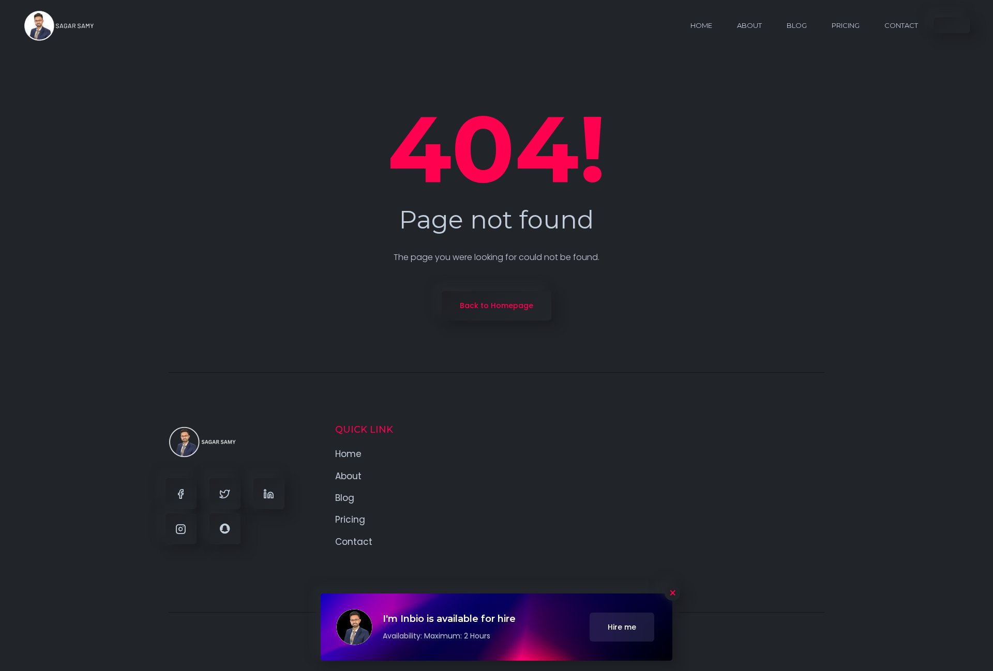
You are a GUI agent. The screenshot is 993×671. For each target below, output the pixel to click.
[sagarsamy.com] (59, 25)
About (749, 25)
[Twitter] (224, 493)
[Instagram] (181, 528)
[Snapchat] (224, 528)
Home (701, 25)
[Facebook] (181, 493)
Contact (901, 25)
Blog (797, 25)
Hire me (622, 627)
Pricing (846, 25)
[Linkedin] (268, 493)
